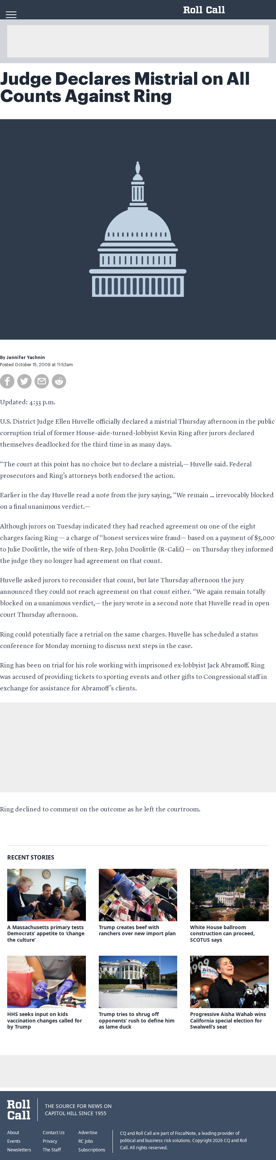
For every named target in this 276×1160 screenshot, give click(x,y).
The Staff (52, 1150)
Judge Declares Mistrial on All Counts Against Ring (125, 87)
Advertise (87, 1132)
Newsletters (19, 1150)
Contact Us (54, 1132)
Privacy (50, 1141)
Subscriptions (91, 1150)
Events (13, 1141)
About (13, 1132)
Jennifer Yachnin (25, 357)
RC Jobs (85, 1141)
